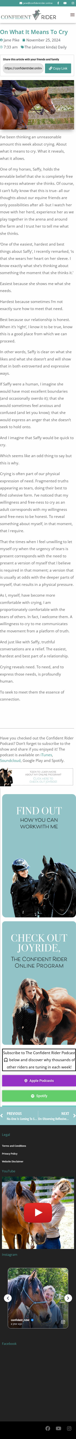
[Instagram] (69, 1428)
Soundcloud (10, 760)
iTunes (46, 754)
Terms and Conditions (14, 1145)
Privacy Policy (9, 1153)
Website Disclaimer (12, 1161)
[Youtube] (58, 1428)
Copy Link (59, 68)
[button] (72, 14)
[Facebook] (48, 1428)
